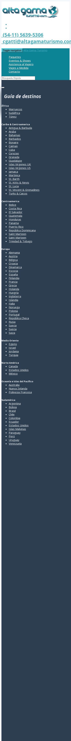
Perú (12, 436)
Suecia (13, 325)
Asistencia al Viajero (21, 64)
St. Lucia (14, 186)
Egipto (13, 344)
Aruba (12, 131)
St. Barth (14, 179)
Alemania (14, 252)
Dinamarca (15, 267)
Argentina (15, 403)
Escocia (13, 271)
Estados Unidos (19, 370)
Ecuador (14, 421)
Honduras (15, 219)
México (13, 373)
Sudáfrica (14, 113)
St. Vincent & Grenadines (24, 190)
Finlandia (14, 278)
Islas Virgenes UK (20, 164)
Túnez (13, 116)
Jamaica (13, 171)
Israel (12, 347)
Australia (14, 385)
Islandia (13, 300)
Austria (13, 256)
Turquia (13, 355)
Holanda (14, 289)
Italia (12, 303)
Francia (13, 281)
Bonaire (13, 142)
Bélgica (13, 260)
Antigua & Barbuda (20, 128)
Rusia (12, 322)
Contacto (14, 71)
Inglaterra (15, 296)
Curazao (14, 153)
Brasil (12, 411)
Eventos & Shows (20, 60)
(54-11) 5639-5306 (22, 35)
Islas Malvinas (17, 429)
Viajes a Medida (18, 68)
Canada (13, 366)
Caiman (13, 146)
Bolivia (13, 407)
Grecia (13, 285)
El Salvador (15, 212)
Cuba (12, 149)
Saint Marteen (17, 234)
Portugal (14, 314)
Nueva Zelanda (18, 388)
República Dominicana (22, 230)
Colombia (14, 418)
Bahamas (14, 135)
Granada (14, 157)
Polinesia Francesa (20, 392)
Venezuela (15, 443)
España (13, 274)
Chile (12, 414)
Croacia (13, 263)
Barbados (15, 139)
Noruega (14, 307)
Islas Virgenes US (20, 168)
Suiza (12, 332)
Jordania (14, 351)
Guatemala (15, 215)
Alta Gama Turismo (35, 50)
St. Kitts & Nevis (19, 182)
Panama (14, 223)
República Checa (19, 318)
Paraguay (15, 432)
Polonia (13, 311)
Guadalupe (15, 160)
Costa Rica (15, 208)
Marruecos (15, 109)
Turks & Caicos (18, 193)
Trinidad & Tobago (20, 241)
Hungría (14, 292)
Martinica (14, 175)
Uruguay (14, 440)
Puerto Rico (16, 226)
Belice (12, 205)
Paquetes (15, 57)
